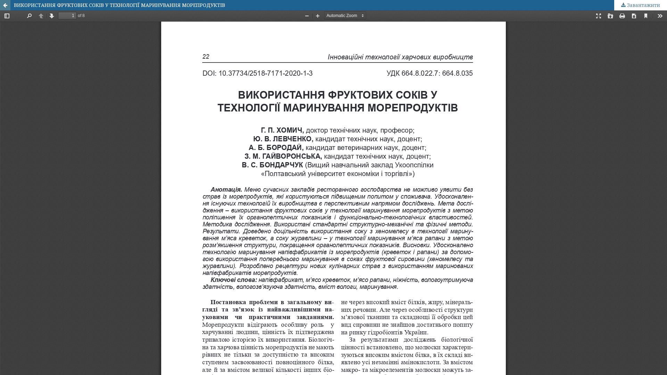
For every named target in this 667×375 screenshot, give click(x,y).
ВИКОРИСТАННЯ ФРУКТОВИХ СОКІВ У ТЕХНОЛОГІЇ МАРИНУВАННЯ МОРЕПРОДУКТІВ (119, 5)
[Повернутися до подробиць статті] (5, 5)
